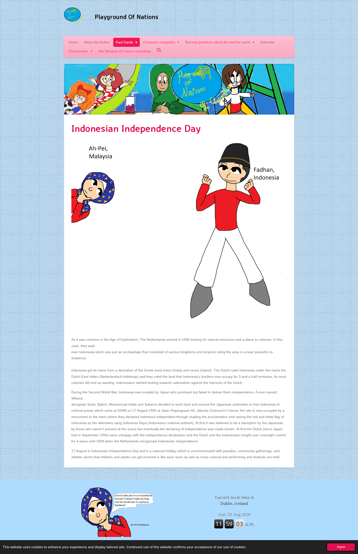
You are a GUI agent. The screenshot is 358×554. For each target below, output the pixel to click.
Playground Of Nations (126, 16)
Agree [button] (341, 547)
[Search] (159, 50)
